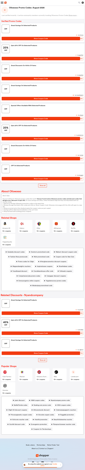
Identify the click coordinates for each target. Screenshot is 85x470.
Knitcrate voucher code (20, 419)
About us (35, 448)
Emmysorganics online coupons (29, 280)
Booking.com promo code (42, 405)
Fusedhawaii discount (20, 271)
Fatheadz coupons (66, 271)
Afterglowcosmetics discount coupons (53, 261)
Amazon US (6, 228)
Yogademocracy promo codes (56, 280)
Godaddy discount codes (16, 252)
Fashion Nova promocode (18, 256)
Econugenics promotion (39, 424)
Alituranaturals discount (41, 410)
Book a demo (30, 445)
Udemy (22, 228)
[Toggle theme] (82, 2)
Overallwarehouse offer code (43, 271)
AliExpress (57, 228)
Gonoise (5, 390)
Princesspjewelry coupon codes (21, 414)
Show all (42, 185)
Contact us (43, 448)
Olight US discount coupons (17, 410)
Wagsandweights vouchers (21, 266)
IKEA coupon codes (64, 405)
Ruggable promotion (67, 414)
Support (50, 448)
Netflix (73, 228)
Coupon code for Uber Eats (65, 256)
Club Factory (6, 376)
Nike (55, 376)
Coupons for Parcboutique (42, 429)
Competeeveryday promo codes (29, 276)
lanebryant (75, 376)
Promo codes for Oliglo (26, 261)
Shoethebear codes (65, 266)
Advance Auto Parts (43, 376)
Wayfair (22, 376)
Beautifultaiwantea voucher (63, 419)
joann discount (20, 400)
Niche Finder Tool (53, 445)
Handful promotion (41, 419)
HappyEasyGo (7, 242)
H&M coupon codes (37, 400)
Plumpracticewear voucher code (64, 424)
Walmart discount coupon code (66, 252)
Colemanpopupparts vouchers (66, 410)
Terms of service (52, 459)
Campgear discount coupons (56, 276)
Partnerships (41, 445)
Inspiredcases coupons (44, 266)
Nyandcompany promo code (60, 400)
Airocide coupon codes (46, 414)
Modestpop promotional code (42, 285)
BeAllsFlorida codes (20, 405)
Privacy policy (43, 459)
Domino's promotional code (40, 252)
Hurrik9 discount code (17, 424)
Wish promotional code (41, 256)
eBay (38, 228)
